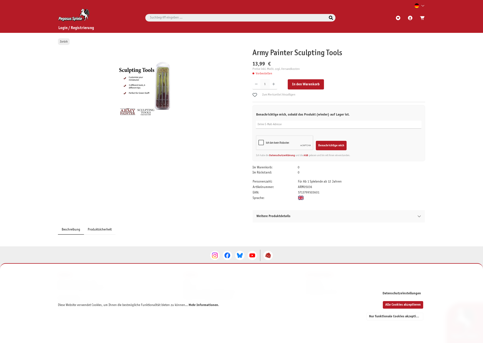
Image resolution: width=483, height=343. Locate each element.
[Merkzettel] (398, 18)
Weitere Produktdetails (273, 216)
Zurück (64, 41)
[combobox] (236, 18)
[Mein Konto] (410, 18)
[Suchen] (330, 18)
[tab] (71, 230)
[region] (148, 93)
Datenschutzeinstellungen (401, 293)
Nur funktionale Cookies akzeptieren (395, 316)
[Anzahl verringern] (256, 84)
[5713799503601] (146, 89)
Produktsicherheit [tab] (100, 229)
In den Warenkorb (306, 84)
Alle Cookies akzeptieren (403, 304)
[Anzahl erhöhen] (274, 84)
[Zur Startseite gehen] (73, 15)
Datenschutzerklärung (282, 155)
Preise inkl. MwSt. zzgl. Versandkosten (276, 69)
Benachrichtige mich (331, 145)
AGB (306, 155)
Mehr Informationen (203, 305)
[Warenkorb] (421, 18)
